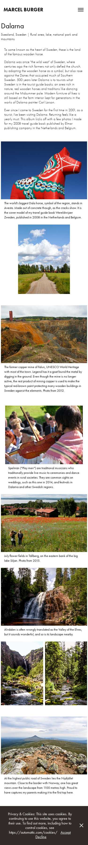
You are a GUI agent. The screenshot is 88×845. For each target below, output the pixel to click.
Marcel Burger (23, 9)
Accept (66, 832)
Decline (40, 837)
